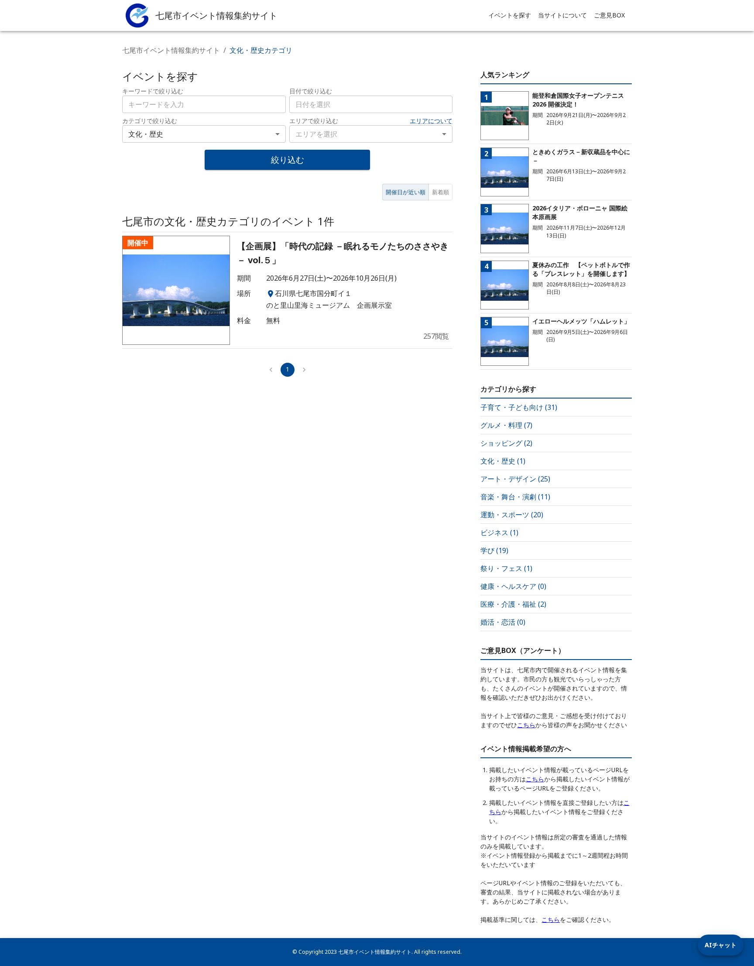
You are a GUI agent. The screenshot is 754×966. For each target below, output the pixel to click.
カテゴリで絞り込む (149, 121)
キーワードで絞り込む (152, 91)
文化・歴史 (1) (502, 461)
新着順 (440, 192)
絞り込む (287, 159)
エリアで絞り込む (313, 121)
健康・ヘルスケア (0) (513, 586)
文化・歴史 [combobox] (145, 134)
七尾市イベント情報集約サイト (171, 50)
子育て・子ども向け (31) (518, 407)
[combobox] (371, 104)
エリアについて (431, 121)
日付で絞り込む (310, 91)
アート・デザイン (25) (515, 479)
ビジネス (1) (499, 532)
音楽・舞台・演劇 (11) (515, 497)
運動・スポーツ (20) (511, 514)
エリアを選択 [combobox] (316, 134)
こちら (526, 725)
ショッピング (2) (506, 443)
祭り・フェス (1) (506, 568)
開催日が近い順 (405, 192)
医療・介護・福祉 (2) (513, 604)
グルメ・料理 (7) (506, 425)
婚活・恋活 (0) (502, 622)
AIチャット (721, 945)
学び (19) (494, 550)
